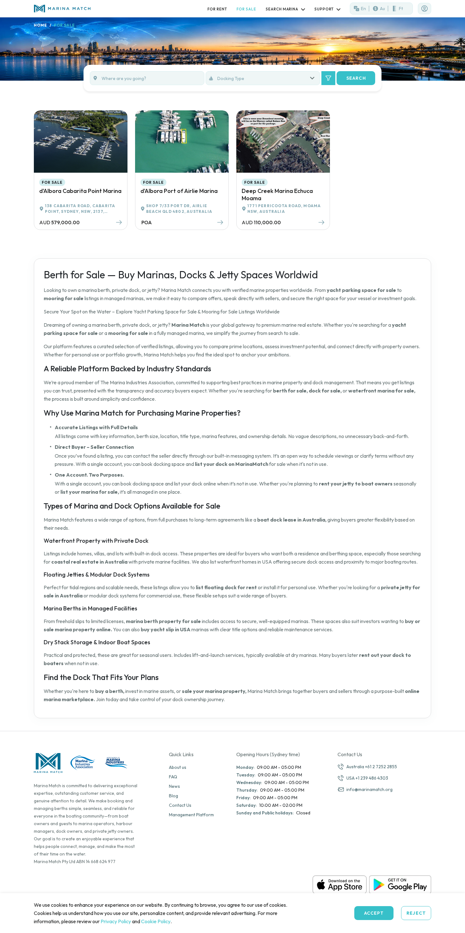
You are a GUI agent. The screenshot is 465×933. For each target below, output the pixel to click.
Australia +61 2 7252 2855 (371, 766)
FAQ (173, 777)
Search (356, 78)
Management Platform (191, 815)
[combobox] (268, 78)
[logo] (64, 8)
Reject (416, 913)
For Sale (246, 9)
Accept (374, 913)
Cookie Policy (155, 921)
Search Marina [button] (282, 9)
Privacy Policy (116, 921)
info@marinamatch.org (369, 789)
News (174, 786)
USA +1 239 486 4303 (367, 778)
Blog (173, 796)
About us (177, 767)
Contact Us (180, 805)
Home (40, 25)
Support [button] (324, 9)
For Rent (217, 9)
